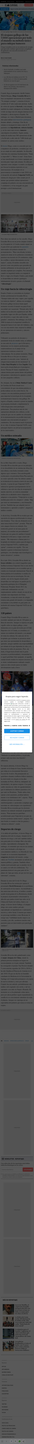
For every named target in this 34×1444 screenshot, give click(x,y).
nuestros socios (26, 700)
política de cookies (21, 719)
